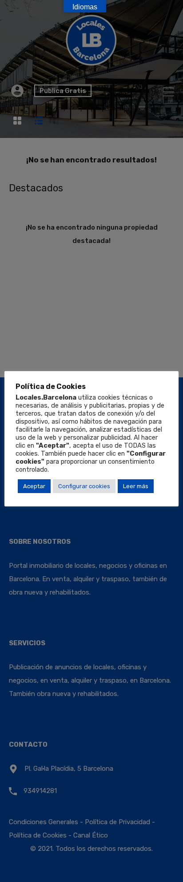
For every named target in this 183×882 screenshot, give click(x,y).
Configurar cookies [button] (84, 486)
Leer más (135, 486)
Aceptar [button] (34, 486)
